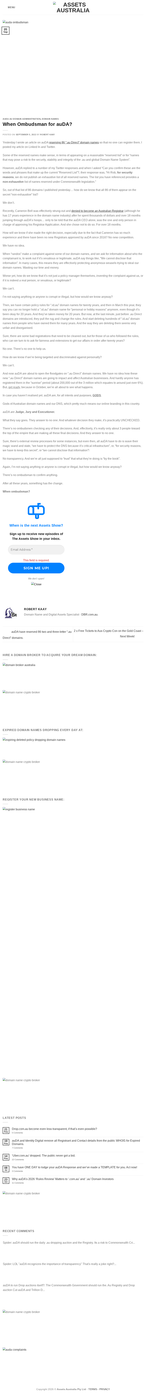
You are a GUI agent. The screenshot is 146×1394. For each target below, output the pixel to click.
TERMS (92, 1389)
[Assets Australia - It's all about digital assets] (73, 7)
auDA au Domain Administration (22, 119)
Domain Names (50, 119)
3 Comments (22, 1171)
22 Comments (24, 1159)
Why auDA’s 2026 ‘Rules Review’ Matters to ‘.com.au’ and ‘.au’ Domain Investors (63, 1179)
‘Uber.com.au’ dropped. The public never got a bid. (43, 1155)
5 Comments (23, 1133)
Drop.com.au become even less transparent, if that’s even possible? (54, 1128)
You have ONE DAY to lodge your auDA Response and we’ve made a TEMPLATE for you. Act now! (74, 1167)
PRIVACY (104, 1389)
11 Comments (22, 1183)
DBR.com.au (89, 614)
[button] (9, 7)
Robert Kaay (47, 134)
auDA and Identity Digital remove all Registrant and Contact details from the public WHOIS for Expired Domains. (76, 1142)
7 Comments (22, 1148)
